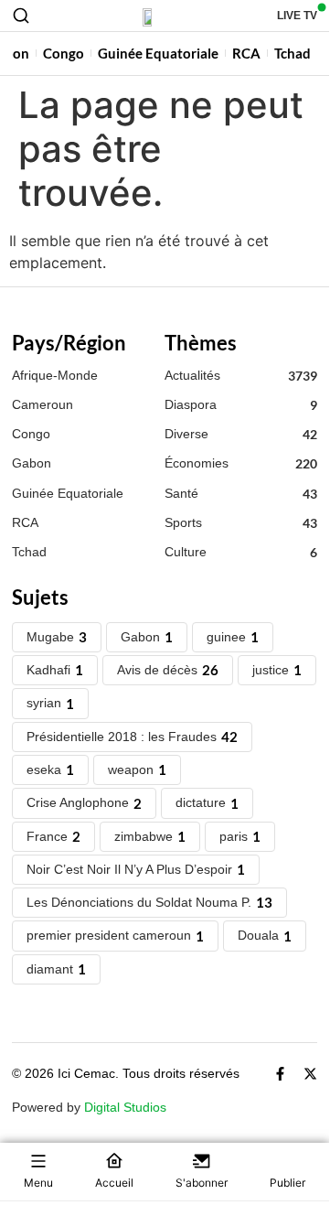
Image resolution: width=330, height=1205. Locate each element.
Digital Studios (125, 1107)
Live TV (297, 15)
